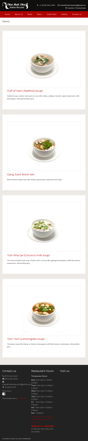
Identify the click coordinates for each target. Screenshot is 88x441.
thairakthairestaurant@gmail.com (73, 5)
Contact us (76, 14)
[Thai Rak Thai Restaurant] (15, 5)
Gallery (64, 14)
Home (7, 14)
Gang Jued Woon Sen (21, 174)
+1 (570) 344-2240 (47, 5)
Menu (39, 14)
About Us (19, 14)
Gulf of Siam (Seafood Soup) (25, 90)
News (29, 14)
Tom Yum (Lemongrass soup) (26, 338)
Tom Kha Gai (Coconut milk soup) (28, 255)
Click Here (22, 398)
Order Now (51, 14)
